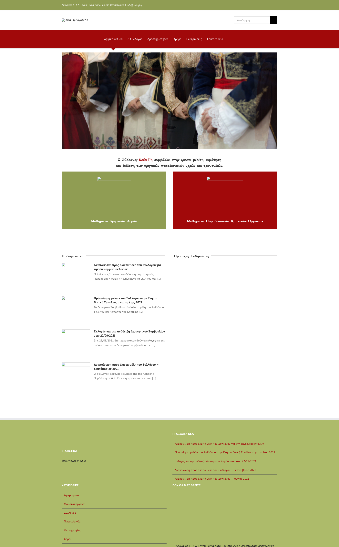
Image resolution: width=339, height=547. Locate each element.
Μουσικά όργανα (74, 504)
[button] (229, 39)
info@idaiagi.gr (134, 5)
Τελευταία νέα (72, 521)
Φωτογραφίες (72, 530)
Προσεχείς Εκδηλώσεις (191, 256)
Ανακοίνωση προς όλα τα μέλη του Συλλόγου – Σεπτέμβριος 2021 (215, 470)
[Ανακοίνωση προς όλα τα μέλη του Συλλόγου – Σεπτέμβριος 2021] (76, 377)
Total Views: (69, 461)
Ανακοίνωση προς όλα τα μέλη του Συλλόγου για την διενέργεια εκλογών (127, 267)
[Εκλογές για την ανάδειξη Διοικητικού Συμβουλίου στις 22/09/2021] (76, 343)
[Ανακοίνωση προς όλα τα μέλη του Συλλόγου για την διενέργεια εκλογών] (76, 277)
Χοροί (67, 539)
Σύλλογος (70, 512)
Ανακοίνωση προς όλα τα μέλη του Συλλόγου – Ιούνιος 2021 (212, 478)
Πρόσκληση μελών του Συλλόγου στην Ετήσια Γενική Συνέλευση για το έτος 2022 (125, 300)
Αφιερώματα (71, 495)
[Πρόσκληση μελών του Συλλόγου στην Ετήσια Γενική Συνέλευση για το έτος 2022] (76, 310)
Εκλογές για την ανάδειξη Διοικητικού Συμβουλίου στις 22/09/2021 (215, 461)
